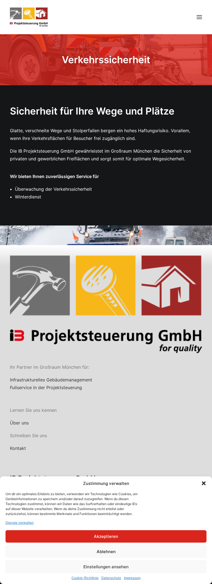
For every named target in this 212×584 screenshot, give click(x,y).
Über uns (19, 423)
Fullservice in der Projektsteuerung (46, 387)
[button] (203, 483)
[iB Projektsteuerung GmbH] (29, 17)
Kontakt (18, 448)
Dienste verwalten (20, 523)
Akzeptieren (106, 536)
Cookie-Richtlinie (85, 578)
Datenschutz (111, 578)
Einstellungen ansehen (106, 566)
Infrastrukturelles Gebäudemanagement (51, 380)
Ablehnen (106, 551)
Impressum (132, 578)
